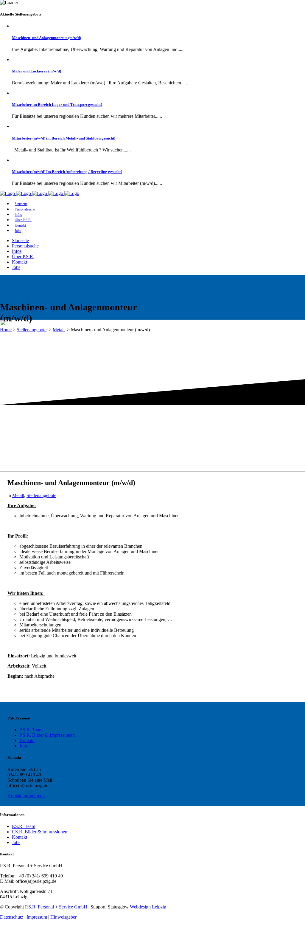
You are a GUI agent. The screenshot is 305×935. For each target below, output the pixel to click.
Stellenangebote (41, 495)
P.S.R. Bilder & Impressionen (47, 735)
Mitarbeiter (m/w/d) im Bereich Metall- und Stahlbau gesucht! (63, 138)
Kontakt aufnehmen (26, 795)
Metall (18, 495)
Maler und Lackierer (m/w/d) (36, 71)
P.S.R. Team (31, 729)
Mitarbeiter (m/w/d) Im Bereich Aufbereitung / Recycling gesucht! (67, 171)
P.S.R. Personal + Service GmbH (56, 906)
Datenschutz (11, 916)
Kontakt (27, 740)
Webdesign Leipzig (148, 906)
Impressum (37, 916)
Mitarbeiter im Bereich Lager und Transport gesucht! (57, 104)
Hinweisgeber (63, 916)
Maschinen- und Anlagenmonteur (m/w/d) (46, 37)
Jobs (23, 745)
